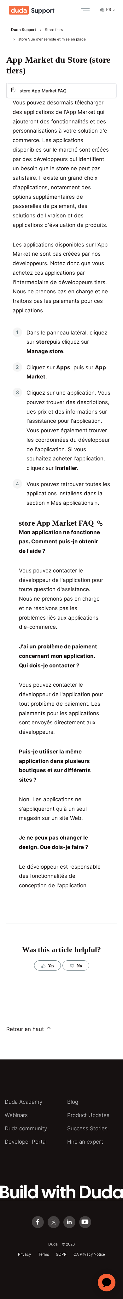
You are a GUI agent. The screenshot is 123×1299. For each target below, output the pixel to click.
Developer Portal (26, 1142)
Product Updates (88, 1115)
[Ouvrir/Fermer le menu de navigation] (84, 10)
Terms (43, 1254)
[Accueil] (32, 10)
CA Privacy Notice (89, 1254)
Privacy (24, 1254)
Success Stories (87, 1128)
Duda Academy (23, 1102)
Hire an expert (85, 1142)
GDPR (61, 1254)
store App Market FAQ (43, 90)
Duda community (26, 1128)
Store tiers (54, 29)
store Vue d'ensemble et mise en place (52, 39)
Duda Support (23, 29)
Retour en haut (25, 1029)
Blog (72, 1102)
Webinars (16, 1115)
